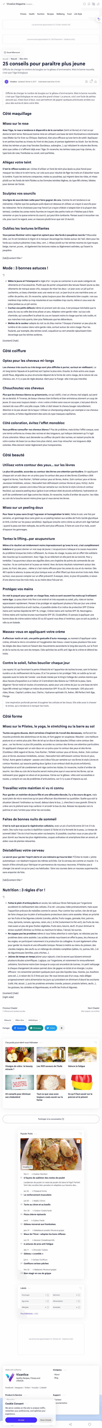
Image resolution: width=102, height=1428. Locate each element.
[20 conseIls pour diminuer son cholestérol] (19, 1082)
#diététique (33, 1020)
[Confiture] (43, 1259)
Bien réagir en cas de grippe (37, 1273)
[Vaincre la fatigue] (82, 1054)
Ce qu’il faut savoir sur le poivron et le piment (80, 1095)
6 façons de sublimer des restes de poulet (44, 1178)
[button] (93, 4)
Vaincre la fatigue (76, 1066)
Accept (21, 1420)
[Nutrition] (40, 14)
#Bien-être (19, 1020)
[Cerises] (36, 1259)
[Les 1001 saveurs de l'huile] (51, 1054)
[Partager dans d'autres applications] (61, 1028)
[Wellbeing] (60, 14)
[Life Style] (78, 14)
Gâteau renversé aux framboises (40, 1224)
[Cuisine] (36, 1174)
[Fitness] (23, 14)
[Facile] (42, 1220)
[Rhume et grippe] (57, 1230)
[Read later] (86, 82)
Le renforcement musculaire (37, 1195)
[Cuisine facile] (46, 1210)
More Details (45, 1420)
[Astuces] (37, 1240)
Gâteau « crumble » (33, 1253)
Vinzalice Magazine (16, 4)
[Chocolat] (37, 1250)
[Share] (70, 1424)
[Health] (32, 14)
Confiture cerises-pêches (36, 1263)
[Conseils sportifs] (47, 1240)
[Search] (84, 4)
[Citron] (42, 1201)
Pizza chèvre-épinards (35, 1214)
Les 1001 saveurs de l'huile (49, 1066)
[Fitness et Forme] (40, 1191)
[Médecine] (38, 1269)
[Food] (69, 14)
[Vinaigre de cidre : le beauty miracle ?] (19, 1054)
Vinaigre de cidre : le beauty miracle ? (19, 1067)
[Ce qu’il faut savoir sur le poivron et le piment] (82, 1082)
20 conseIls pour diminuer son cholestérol (18, 1095)
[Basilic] (37, 1201)
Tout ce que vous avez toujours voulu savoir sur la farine (50, 1097)
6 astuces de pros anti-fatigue (38, 1244)
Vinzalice (63, 1410)
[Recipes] (50, 14)
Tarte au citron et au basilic (37, 1204)
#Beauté (7, 1020)
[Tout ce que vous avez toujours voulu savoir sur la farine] (51, 1082)
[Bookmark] (89, 4)
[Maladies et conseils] (42, 1230)
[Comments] (90, 1424)
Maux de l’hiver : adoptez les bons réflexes (44, 1234)
